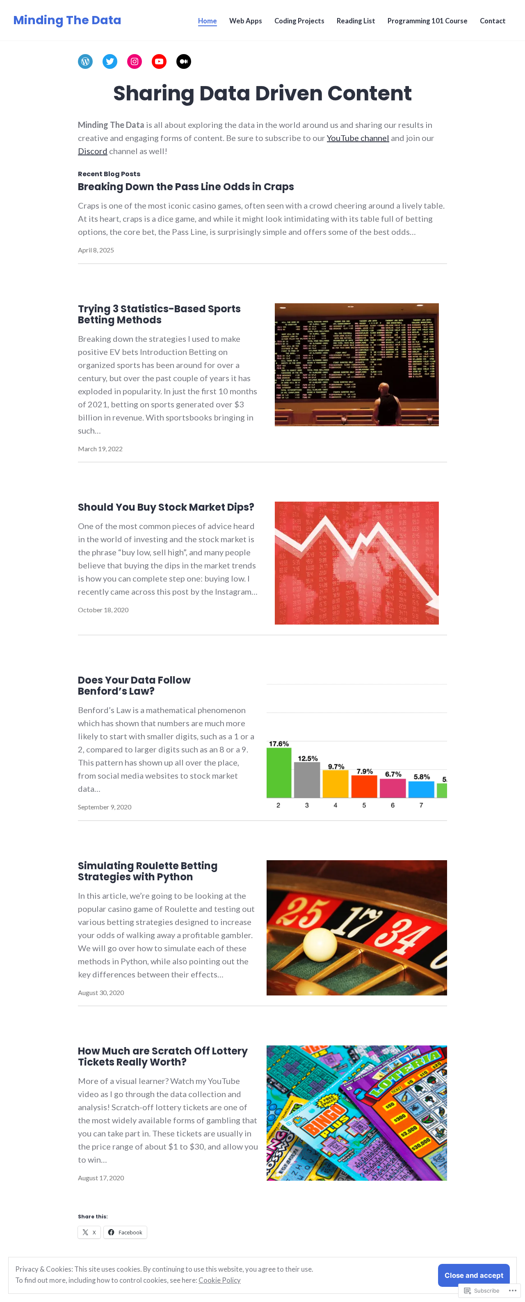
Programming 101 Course (428, 21)
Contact (493, 21)
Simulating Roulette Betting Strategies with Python (148, 871)
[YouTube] (159, 61)
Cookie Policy (220, 1280)
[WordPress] (85, 61)
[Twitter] (110, 61)
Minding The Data (67, 20)
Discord (92, 151)
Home (207, 21)
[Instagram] (134, 61)
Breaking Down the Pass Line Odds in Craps (186, 186)
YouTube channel (358, 138)
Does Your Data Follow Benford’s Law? (134, 685)
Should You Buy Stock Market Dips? (166, 507)
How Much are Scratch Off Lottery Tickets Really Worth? (163, 1056)
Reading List (356, 21)
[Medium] (183, 61)
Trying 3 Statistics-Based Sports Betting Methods (159, 314)
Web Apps (245, 21)
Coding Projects (299, 21)
